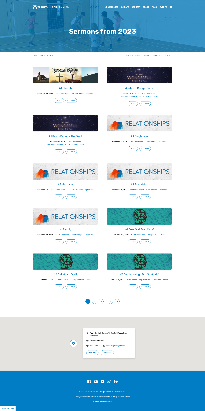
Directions (107, 353)
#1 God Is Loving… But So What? (139, 274)
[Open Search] (171, 7)
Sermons (43, 55)
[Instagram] (96, 381)
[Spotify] (116, 381)
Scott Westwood (62, 94)
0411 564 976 (95, 346)
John (89, 280)
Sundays (125, 7)
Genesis (165, 280)
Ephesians (89, 190)
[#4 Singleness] (139, 129)
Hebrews (89, 94)
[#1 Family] (65, 223)
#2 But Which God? (65, 274)
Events (163, 7)
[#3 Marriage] (65, 178)
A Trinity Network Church (102, 401)
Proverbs (163, 190)
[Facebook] (89, 381)
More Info (92, 353)
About (146, 7)
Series (137, 55)
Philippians (89, 235)
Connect (136, 7)
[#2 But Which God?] (65, 268)
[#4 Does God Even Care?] (139, 223)
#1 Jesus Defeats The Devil (65, 136)
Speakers (156, 55)
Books (146, 55)
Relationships (151, 142)
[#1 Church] (65, 81)
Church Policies (120, 392)
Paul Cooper (132, 280)
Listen (72, 100)
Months (167, 55)
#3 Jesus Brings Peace (139, 88)
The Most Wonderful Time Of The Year (136, 97)
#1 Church (65, 88)
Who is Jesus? (111, 7)
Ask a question (8, 408)
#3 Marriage (65, 184)
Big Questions (152, 235)
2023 (51, 55)
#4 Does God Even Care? (139, 229)
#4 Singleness (139, 136)
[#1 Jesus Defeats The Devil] (65, 129)
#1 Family (65, 229)
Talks (154, 7)
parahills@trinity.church (115, 346)
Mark (163, 235)
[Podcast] (109, 381)
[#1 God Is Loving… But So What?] (139, 268)
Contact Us (108, 392)
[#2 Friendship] (139, 178)
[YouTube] (102, 381)
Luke (156, 97)
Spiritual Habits (78, 94)
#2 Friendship (139, 184)
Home (35, 55)
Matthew (162, 142)
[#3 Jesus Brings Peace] (139, 81)
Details (59, 100)
